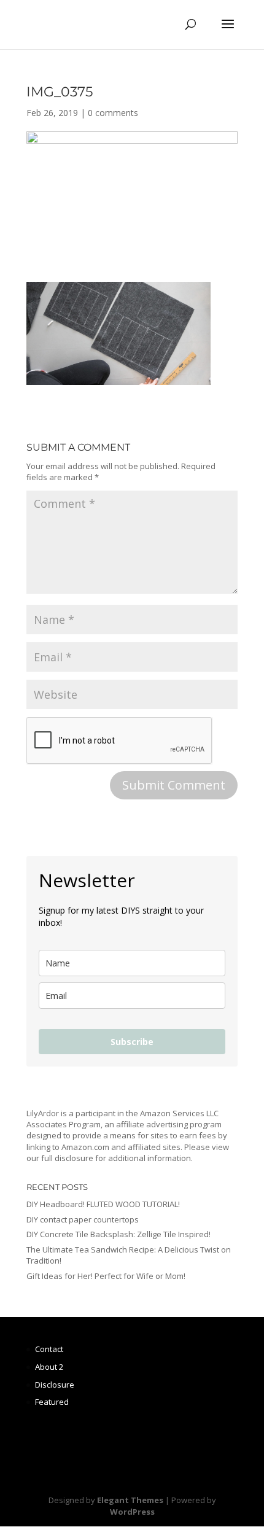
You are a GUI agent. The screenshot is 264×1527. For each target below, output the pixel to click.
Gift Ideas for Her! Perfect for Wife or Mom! (105, 1275)
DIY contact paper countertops (82, 1219)
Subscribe (132, 1041)
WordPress (132, 1511)
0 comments (113, 113)
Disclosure (54, 1384)
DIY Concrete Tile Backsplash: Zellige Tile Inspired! (118, 1234)
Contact (49, 1348)
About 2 (49, 1366)
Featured (52, 1401)
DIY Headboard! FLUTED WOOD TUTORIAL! (103, 1204)
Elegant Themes (130, 1500)
